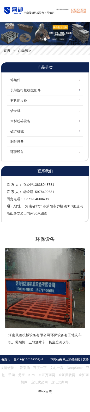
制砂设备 (17, 141)
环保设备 (17, 152)
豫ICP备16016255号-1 (28, 359)
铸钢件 (15, 80)
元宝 (21, 375)
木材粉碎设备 (20, 121)
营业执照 (45, 392)
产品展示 (24, 50)
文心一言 (56, 368)
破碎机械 (17, 131)
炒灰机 (15, 111)
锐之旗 (67, 359)
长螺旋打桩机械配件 (25, 90)
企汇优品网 (39, 382)
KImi (31, 375)
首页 (7, 50)
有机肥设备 (18, 100)
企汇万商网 (46, 375)
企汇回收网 (67, 375)
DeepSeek (75, 368)
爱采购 (25, 368)
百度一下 (40, 368)
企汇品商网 (59, 382)
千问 (11, 375)
